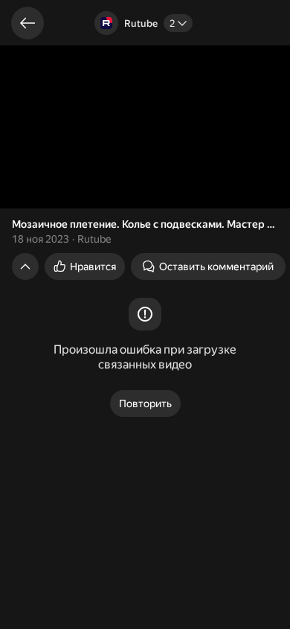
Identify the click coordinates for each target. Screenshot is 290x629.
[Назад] (27, 23)
